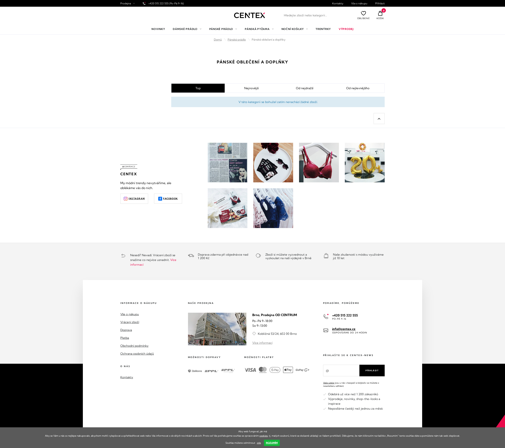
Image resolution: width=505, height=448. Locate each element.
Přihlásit (380, 3)
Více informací (262, 343)
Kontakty (337, 3)
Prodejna (125, 3)
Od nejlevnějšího (357, 88)
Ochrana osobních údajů (137, 353)
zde (259, 442)
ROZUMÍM (272, 442)
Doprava (126, 329)
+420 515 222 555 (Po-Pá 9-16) (166, 3)
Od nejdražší (304, 88)
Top (198, 88)
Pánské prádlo (237, 39)
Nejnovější (251, 88)
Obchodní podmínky (134, 345)
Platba (124, 337)
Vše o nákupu (359, 3)
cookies (263, 435)
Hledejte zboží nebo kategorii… (305, 15)
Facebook (170, 198)
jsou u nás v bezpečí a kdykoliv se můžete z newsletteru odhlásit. (351, 384)
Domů (218, 39)
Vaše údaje (328, 382)
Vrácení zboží (129, 322)
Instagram (137, 198)
